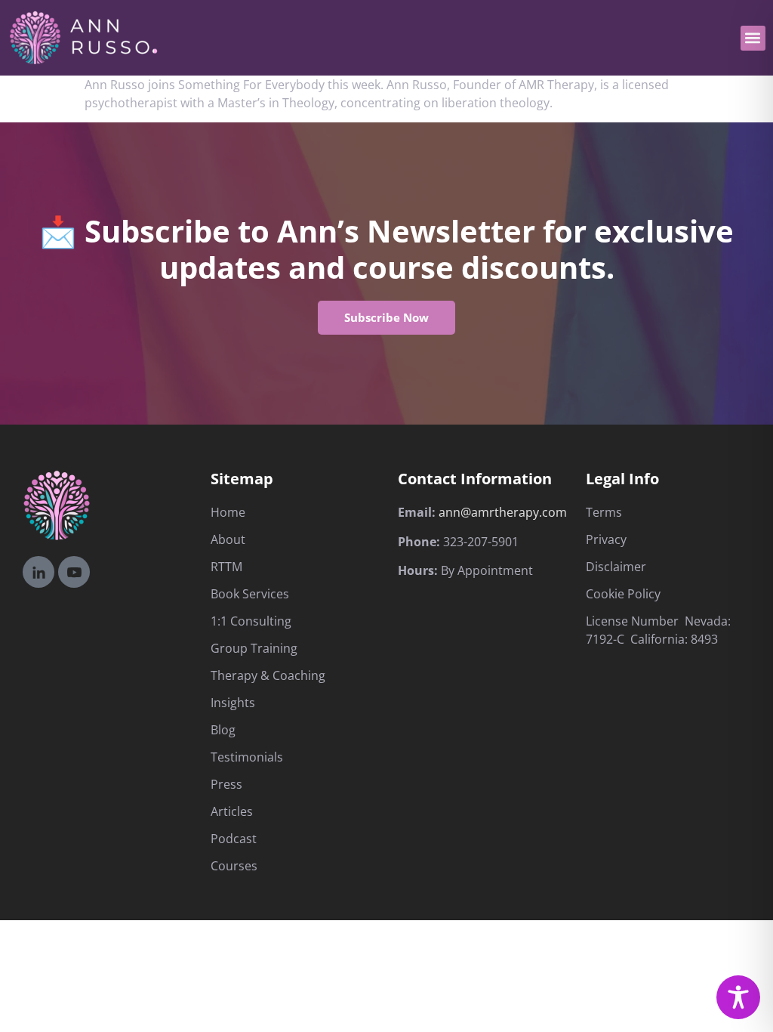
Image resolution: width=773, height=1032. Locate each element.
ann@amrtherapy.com (503, 512)
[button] (753, 38)
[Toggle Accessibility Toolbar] (738, 997)
